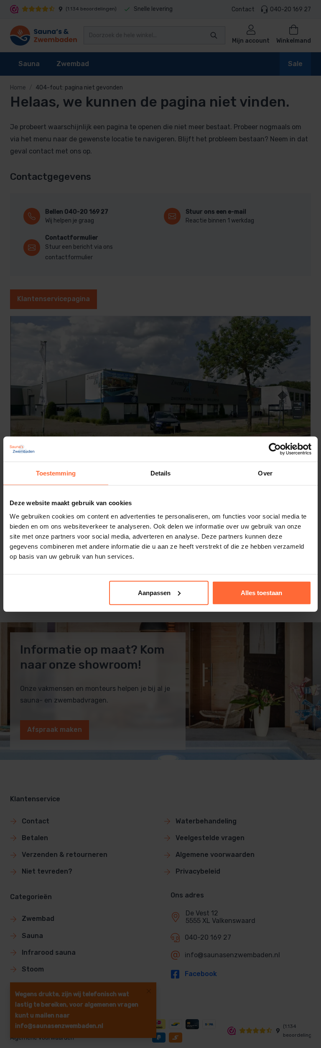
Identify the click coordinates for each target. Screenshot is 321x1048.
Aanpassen (154, 592)
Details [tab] (160, 473)
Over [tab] (265, 473)
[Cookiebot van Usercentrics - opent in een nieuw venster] (274, 449)
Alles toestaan (261, 592)
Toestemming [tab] (56, 473)
